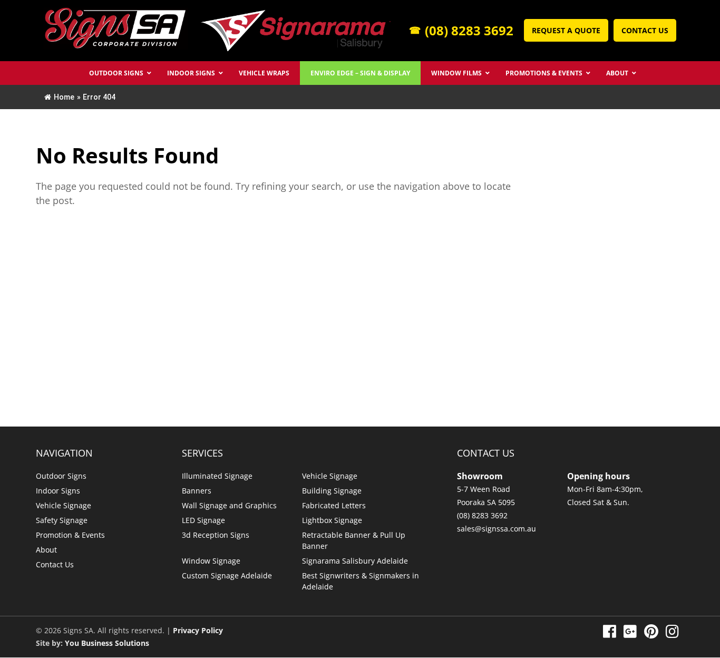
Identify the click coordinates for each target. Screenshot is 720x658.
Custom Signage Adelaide (227, 575)
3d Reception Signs (215, 535)
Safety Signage (61, 520)
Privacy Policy (198, 630)
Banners (196, 491)
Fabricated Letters (334, 505)
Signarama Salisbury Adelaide (355, 561)
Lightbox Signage (332, 520)
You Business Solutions (107, 643)
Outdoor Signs (61, 476)
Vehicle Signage (63, 505)
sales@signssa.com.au (496, 529)
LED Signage (203, 520)
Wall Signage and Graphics (229, 505)
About (46, 550)
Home (64, 97)
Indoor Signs (58, 491)
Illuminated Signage (217, 476)
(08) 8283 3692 (461, 30)
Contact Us (644, 30)
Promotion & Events (70, 535)
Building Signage (332, 491)
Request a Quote (566, 30)
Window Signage (211, 561)
